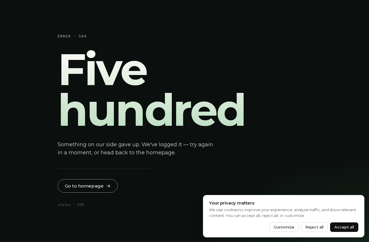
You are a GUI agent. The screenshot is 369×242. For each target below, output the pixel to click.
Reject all (314, 227)
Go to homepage (84, 186)
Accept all (344, 227)
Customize (284, 227)
